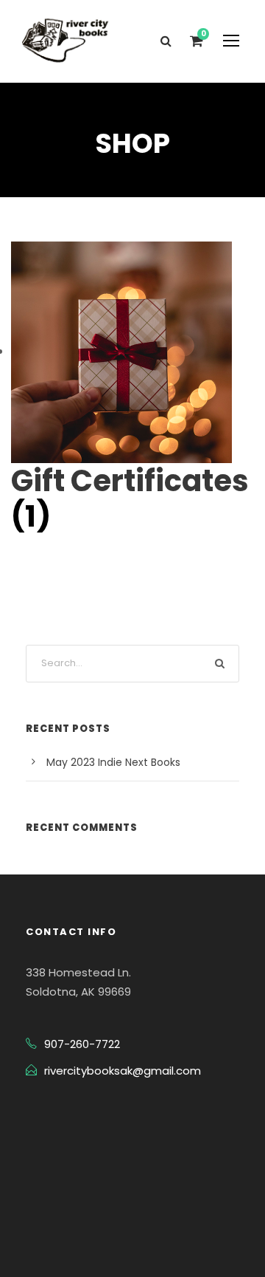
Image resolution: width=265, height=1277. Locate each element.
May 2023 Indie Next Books (113, 762)
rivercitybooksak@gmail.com (122, 1070)
